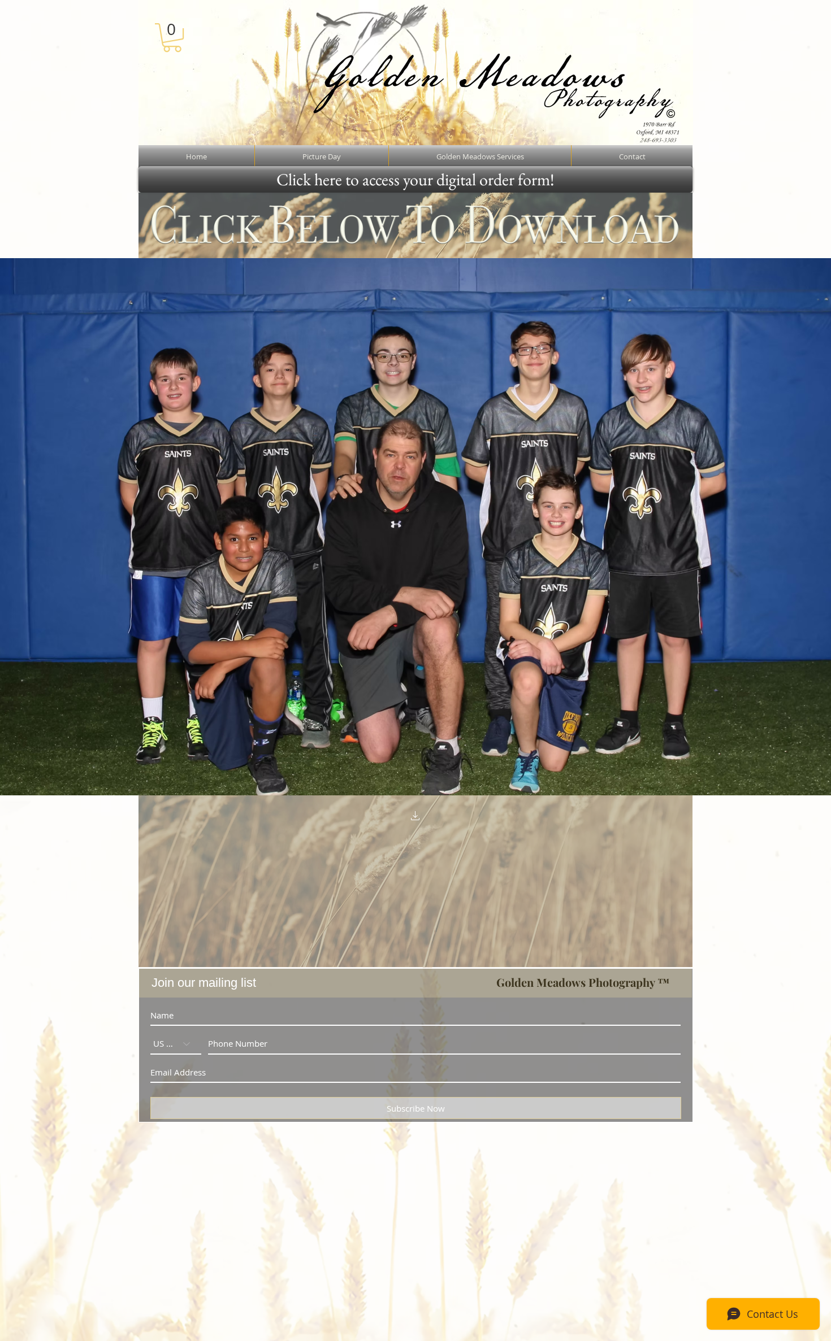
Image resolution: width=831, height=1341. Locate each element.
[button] (172, 37)
